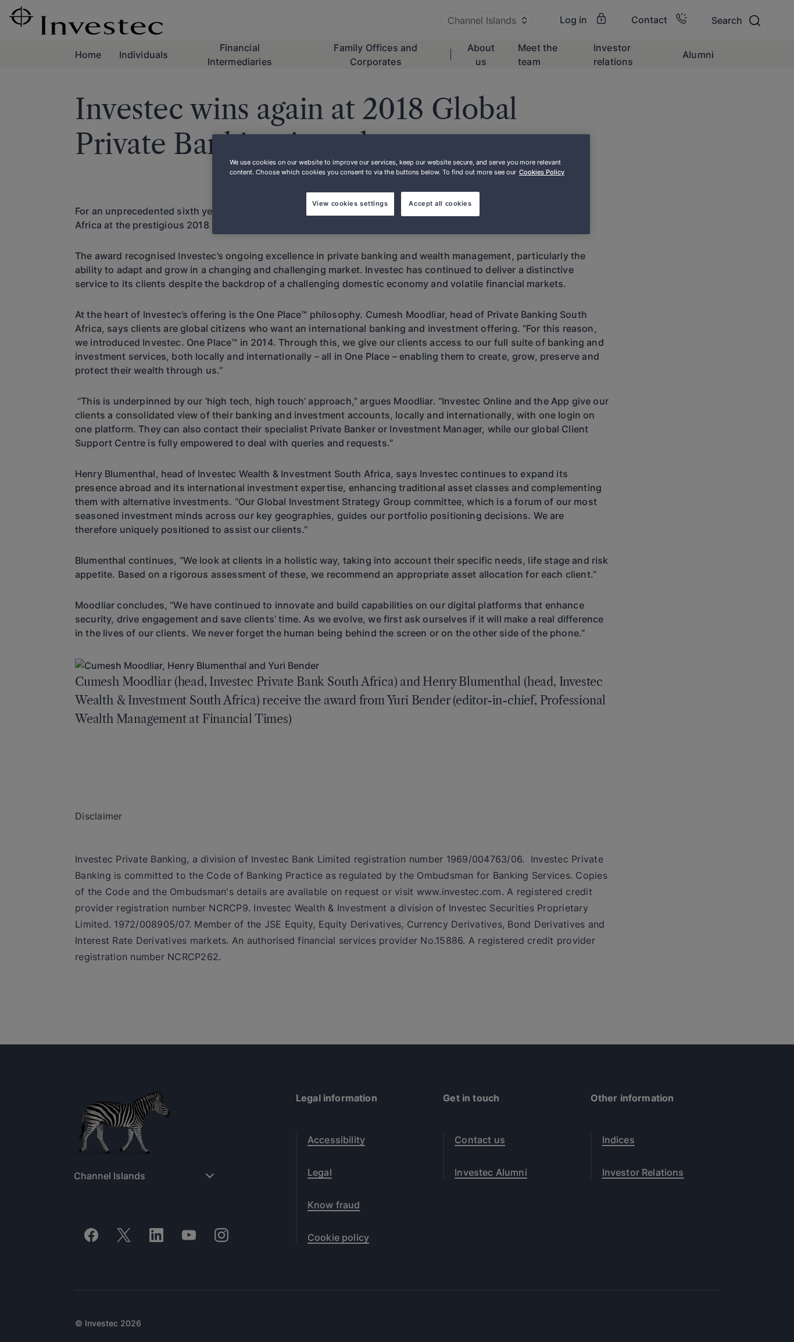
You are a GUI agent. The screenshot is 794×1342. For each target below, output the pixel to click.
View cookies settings (350, 203)
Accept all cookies (440, 203)
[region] (401, 184)
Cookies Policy (541, 172)
